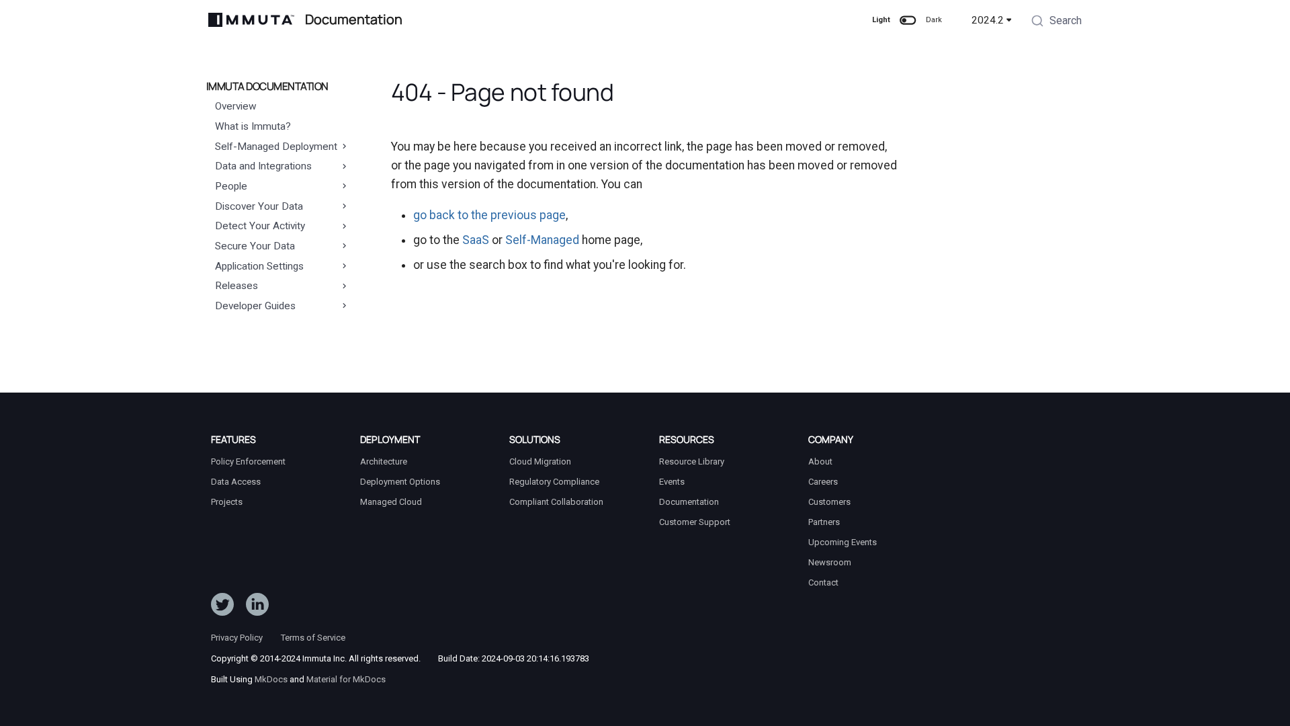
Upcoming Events (842, 542)
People (231, 186)
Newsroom (829, 562)
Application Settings (259, 266)
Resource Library (691, 461)
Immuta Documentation (267, 86)
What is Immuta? (253, 126)
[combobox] (1056, 22)
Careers (823, 482)
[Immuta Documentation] (251, 20)
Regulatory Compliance (554, 482)
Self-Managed (542, 240)
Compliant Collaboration (556, 502)
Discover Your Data (259, 206)
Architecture (383, 461)
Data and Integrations (263, 166)
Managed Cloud (391, 502)
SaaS (475, 240)
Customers (829, 502)
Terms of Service (313, 638)
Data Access (236, 482)
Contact (823, 582)
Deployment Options (400, 482)
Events (672, 482)
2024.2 (988, 20)
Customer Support (694, 522)
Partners (824, 522)
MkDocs (271, 679)
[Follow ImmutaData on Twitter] (222, 607)
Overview (236, 106)
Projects (227, 502)
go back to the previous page (489, 215)
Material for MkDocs (346, 679)
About (820, 461)
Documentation (689, 502)
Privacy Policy (237, 638)
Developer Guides (255, 306)
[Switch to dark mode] (907, 20)
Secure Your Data (255, 246)
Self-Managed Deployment (276, 146)
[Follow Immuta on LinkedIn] (257, 607)
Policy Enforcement (248, 461)
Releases (236, 286)
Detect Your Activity (260, 226)
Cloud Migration (540, 461)
